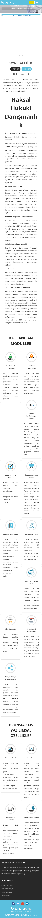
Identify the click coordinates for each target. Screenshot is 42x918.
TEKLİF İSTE (27, 69)
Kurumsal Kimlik (7, 892)
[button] (31, 2)
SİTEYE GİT (15, 69)
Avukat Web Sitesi (7, 885)
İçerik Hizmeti (6, 896)
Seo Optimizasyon (8, 889)
